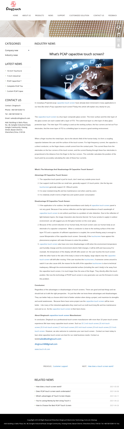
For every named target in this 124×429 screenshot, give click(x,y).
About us (26, 15)
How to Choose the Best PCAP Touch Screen (53, 405)
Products (39, 15)
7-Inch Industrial (13, 76)
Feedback (112, 15)
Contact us (98, 15)
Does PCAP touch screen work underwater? (53, 391)
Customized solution (79, 15)
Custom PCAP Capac (15, 91)
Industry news (11, 55)
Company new (11, 50)
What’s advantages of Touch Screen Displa (53, 396)
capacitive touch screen (66, 103)
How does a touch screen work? (100, 366)
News (50, 15)
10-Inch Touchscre (14, 71)
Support (61, 15)
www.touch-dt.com (42, 349)
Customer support (60, 366)
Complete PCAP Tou (15, 86)
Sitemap (94, 420)
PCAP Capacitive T (14, 81)
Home (15, 15)
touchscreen (44, 187)
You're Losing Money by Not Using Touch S (53, 401)
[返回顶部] (119, 46)
